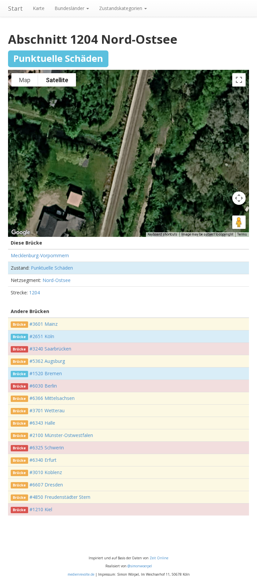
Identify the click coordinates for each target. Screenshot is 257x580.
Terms (242, 234)
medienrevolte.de (81, 574)
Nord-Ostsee (56, 280)
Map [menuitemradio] (24, 80)
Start (15, 8)
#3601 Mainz (43, 324)
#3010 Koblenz (45, 472)
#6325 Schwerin (46, 447)
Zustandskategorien (121, 8)
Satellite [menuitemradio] (57, 80)
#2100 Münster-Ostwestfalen (61, 435)
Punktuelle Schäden (52, 268)
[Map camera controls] (239, 198)
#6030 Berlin (43, 386)
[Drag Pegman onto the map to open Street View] (239, 222)
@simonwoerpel (139, 566)
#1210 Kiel (40, 509)
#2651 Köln (41, 336)
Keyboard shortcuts (162, 234)
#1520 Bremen (45, 373)
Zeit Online (159, 558)
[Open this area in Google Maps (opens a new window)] (21, 232)
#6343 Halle (42, 423)
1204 (34, 292)
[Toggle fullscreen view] (239, 80)
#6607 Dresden (46, 484)
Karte (39, 8)
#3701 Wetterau (47, 410)
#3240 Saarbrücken (50, 348)
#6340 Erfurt (43, 460)
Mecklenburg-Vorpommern (40, 255)
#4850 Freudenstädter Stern (59, 497)
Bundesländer (70, 8)
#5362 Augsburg (47, 361)
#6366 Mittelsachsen (52, 398)
